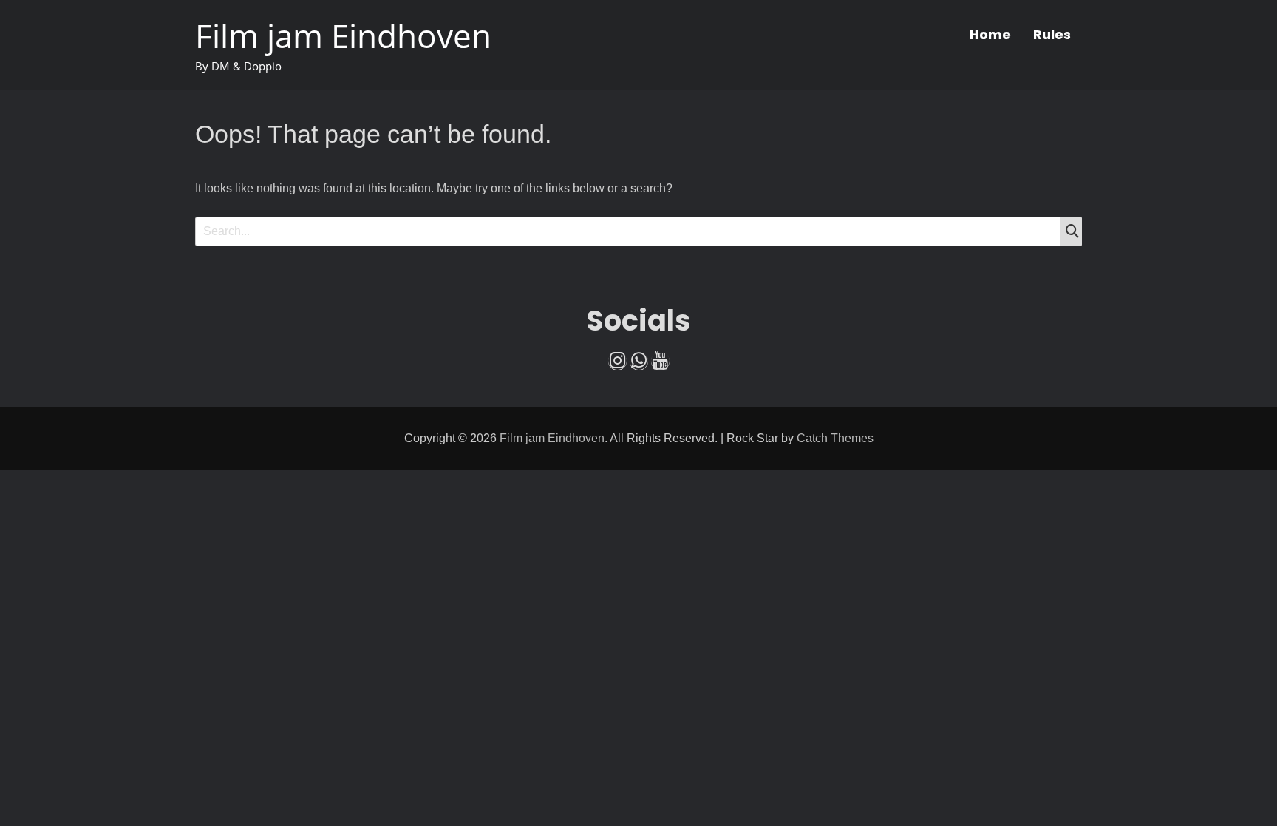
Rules (1052, 34)
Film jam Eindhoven (343, 35)
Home (990, 34)
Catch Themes (835, 438)
